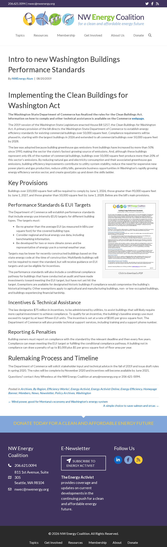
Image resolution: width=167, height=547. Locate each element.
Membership (98, 542)
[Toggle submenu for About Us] (127, 35)
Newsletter (47, 393)
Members (24, 393)
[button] (150, 35)
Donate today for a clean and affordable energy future (83, 423)
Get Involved (53, 542)
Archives (26, 389)
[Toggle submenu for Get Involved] (104, 35)
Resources (75, 542)
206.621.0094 (17, 3)
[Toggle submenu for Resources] (50, 35)
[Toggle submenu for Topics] (27, 35)
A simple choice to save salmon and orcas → (131, 405)
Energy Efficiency (131, 389)
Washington (83, 393)
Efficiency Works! (58, 389)
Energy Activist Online (105, 389)
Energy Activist (80, 389)
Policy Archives (65, 393)
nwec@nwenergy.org (41, 3)
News (34, 393)
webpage (138, 118)
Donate (132, 542)
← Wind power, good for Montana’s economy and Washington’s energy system (58, 401)
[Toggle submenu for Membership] (78, 35)
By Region (39, 389)
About (117, 542)
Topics (33, 542)
